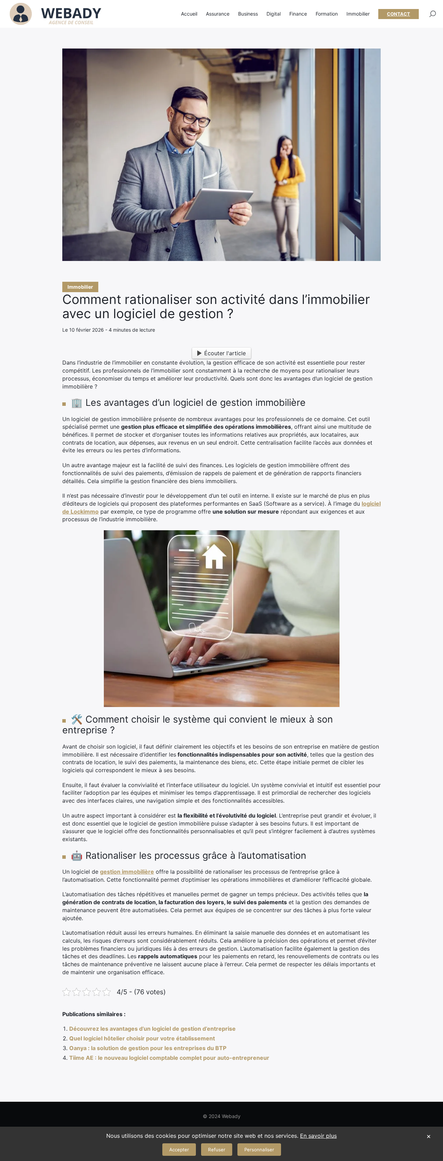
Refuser (216, 1149)
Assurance (217, 14)
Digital (273, 14)
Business (248, 14)
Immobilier (80, 287)
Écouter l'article (225, 353)
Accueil (189, 14)
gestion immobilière (127, 871)
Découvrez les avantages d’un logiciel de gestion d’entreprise (152, 1028)
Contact (398, 14)
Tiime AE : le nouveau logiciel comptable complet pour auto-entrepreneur (169, 1057)
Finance (298, 14)
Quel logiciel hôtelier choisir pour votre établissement (142, 1038)
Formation (327, 14)
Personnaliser (259, 1149)
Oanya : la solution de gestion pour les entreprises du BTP (147, 1048)
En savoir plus (318, 1135)
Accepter (179, 1149)
